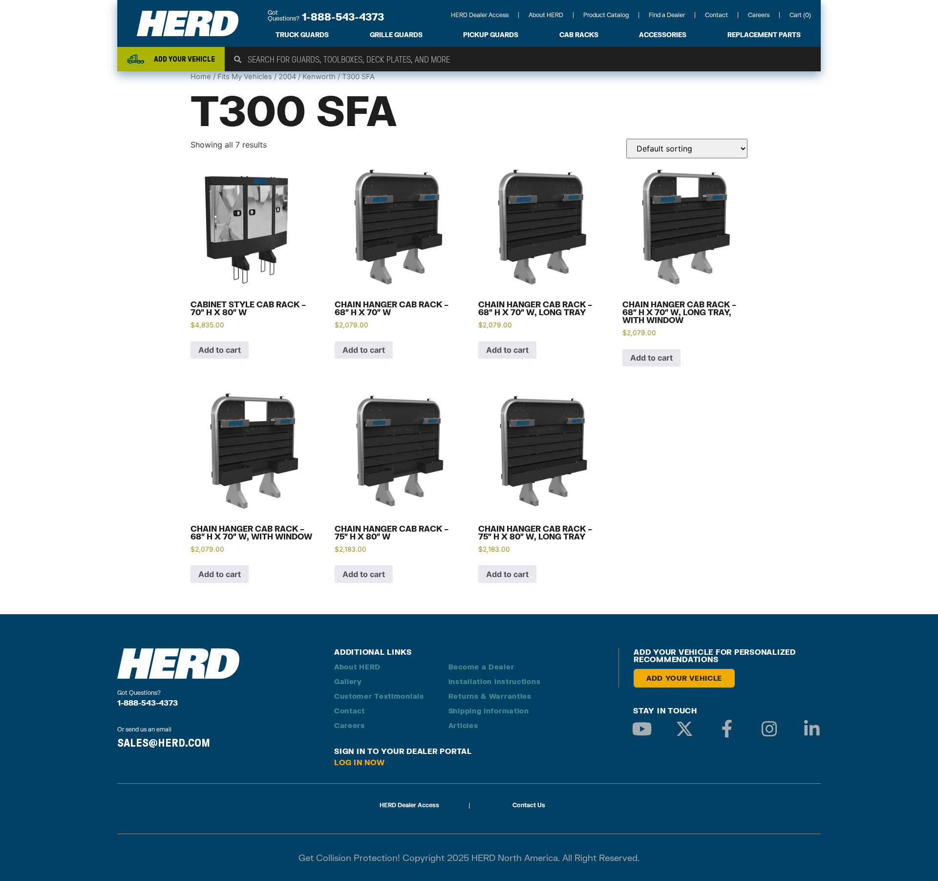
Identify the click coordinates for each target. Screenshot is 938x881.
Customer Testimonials (379, 696)
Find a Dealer (667, 15)
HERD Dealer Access (480, 15)
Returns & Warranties (490, 696)
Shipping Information (488, 711)
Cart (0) (800, 15)
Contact (716, 15)
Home (201, 76)
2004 (287, 76)
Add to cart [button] (219, 350)
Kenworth (319, 76)
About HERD (546, 15)
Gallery (348, 681)
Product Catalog (606, 15)
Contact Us (528, 805)
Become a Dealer (481, 667)
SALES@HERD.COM (163, 742)
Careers (758, 15)
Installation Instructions (494, 681)
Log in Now (359, 762)
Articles (463, 725)
